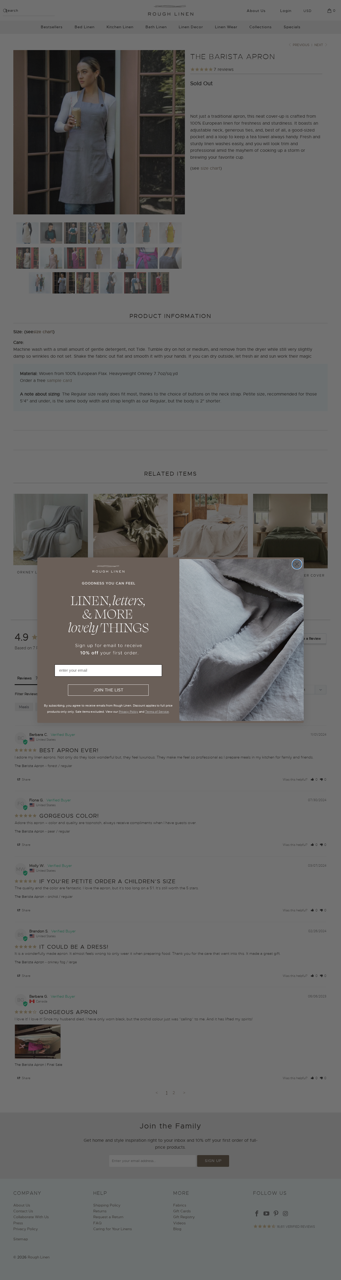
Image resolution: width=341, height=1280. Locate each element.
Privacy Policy (128, 712)
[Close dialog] (297, 564)
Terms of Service (157, 712)
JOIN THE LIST (108, 690)
